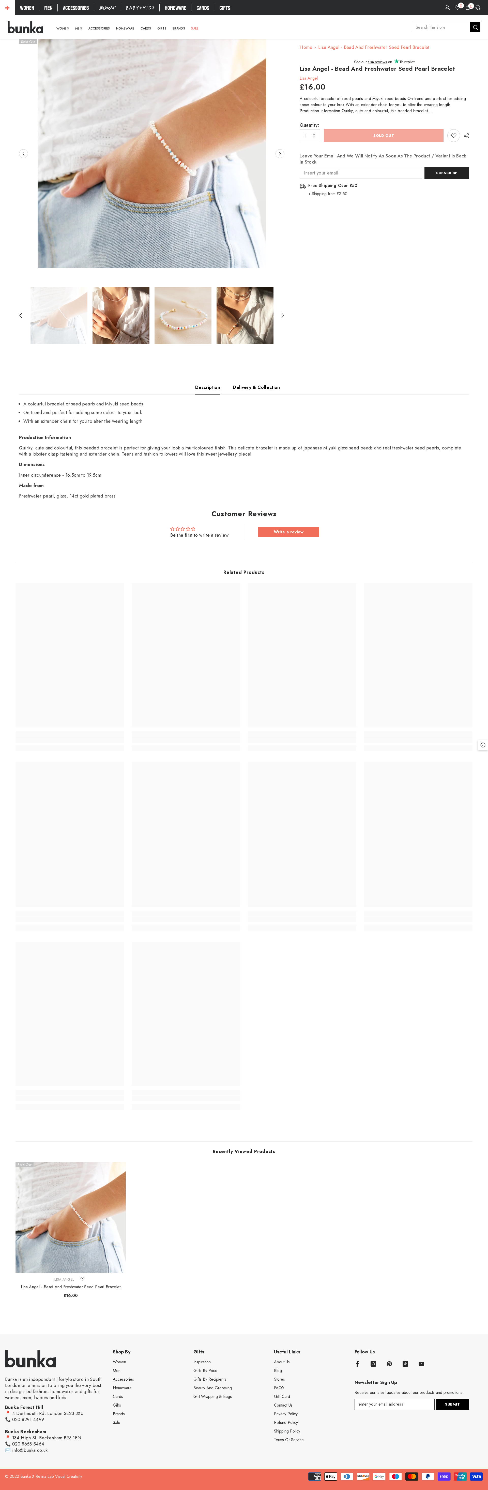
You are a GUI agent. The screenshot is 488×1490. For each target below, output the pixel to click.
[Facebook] (357, 1364)
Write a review (289, 532)
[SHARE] (464, 136)
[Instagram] (373, 1364)
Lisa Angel (309, 78)
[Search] (446, 27)
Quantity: (309, 125)
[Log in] (447, 7)
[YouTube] (421, 1364)
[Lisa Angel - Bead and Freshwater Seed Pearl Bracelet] (71, 1217)
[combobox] (441, 27)
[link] (70, 740)
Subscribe (446, 173)
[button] (23, 153)
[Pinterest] (389, 1364)
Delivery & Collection (256, 387)
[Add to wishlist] (453, 135)
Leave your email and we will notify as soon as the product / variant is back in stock (383, 159)
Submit (452, 1404)
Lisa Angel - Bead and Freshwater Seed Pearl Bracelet (71, 1287)
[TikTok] (405, 1364)
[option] (152, 153)
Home (306, 47)
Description (207, 387)
